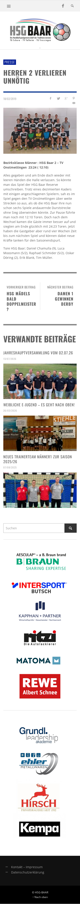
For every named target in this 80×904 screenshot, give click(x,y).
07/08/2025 (10, 467)
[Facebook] (63, 6)
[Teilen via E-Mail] (74, 103)
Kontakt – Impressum (27, 867)
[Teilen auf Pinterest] (74, 98)
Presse (9, 61)
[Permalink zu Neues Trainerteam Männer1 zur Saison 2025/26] (40, 490)
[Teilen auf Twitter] (58, 98)
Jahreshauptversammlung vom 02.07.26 (38, 352)
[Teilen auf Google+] (66, 98)
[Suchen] (8, 6)
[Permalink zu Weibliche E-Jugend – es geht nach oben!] (40, 433)
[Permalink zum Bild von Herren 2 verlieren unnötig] (40, 130)
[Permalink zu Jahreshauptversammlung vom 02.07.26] (40, 381)
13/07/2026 (9, 358)
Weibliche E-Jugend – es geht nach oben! (39, 404)
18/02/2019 (9, 98)
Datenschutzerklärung (27, 872)
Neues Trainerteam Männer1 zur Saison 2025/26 (37, 459)
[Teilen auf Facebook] (51, 98)
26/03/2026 (10, 410)
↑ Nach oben (40, 897)
